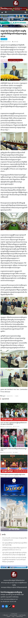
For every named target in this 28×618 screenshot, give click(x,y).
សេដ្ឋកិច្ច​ (16, 396)
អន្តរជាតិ (8, 616)
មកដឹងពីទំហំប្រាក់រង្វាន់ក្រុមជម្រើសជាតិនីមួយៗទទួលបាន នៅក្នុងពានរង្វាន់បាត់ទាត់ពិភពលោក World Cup (14, 548)
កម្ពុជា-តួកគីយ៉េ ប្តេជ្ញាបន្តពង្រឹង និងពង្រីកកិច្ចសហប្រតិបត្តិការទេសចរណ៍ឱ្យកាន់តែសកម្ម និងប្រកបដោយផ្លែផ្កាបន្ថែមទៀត (14, 553)
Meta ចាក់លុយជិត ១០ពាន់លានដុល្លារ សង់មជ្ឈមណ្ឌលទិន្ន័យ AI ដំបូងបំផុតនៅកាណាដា (14, 539)
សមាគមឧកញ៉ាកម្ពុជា (13, 615)
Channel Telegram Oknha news (15, 60)
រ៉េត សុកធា (17, 476)
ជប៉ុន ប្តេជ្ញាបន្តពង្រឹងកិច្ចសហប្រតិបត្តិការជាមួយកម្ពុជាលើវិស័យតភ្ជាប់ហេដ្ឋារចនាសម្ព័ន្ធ (14, 544)
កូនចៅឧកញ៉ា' (15, 41)
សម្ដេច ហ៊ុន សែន (10, 396)
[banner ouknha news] (14, 8)
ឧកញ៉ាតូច (16, 452)
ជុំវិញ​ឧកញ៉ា (6, 615)
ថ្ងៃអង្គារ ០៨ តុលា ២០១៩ (6, 41)
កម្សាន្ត (13, 616)
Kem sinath (16, 426)
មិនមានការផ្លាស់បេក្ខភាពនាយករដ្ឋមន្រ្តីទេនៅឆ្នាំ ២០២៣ (13, 474)
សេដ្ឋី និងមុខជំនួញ (19, 616)
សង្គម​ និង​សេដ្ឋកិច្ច (4, 39)
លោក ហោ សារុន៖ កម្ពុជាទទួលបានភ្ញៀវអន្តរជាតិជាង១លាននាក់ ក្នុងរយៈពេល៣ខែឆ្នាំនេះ (14, 423)
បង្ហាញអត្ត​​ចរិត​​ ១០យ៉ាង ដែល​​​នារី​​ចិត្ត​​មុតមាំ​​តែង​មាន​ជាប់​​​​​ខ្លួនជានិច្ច (14, 449)
